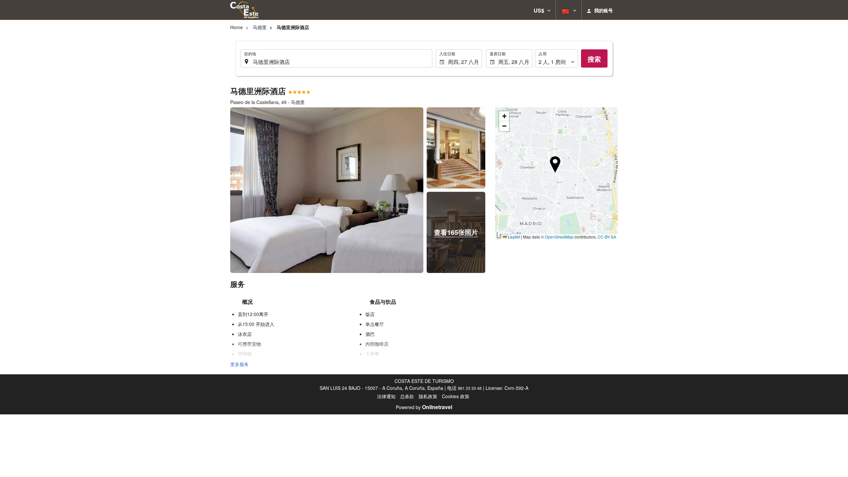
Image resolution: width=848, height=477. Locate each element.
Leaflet (513, 236)
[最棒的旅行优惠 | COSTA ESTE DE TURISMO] (244, 10)
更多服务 (239, 364)
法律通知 (386, 396)
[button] (542, 10)
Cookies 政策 (455, 396)
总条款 (407, 396)
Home (236, 27)
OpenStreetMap (559, 236)
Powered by (424, 407)
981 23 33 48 (470, 388)
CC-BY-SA (607, 236)
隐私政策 (428, 396)
